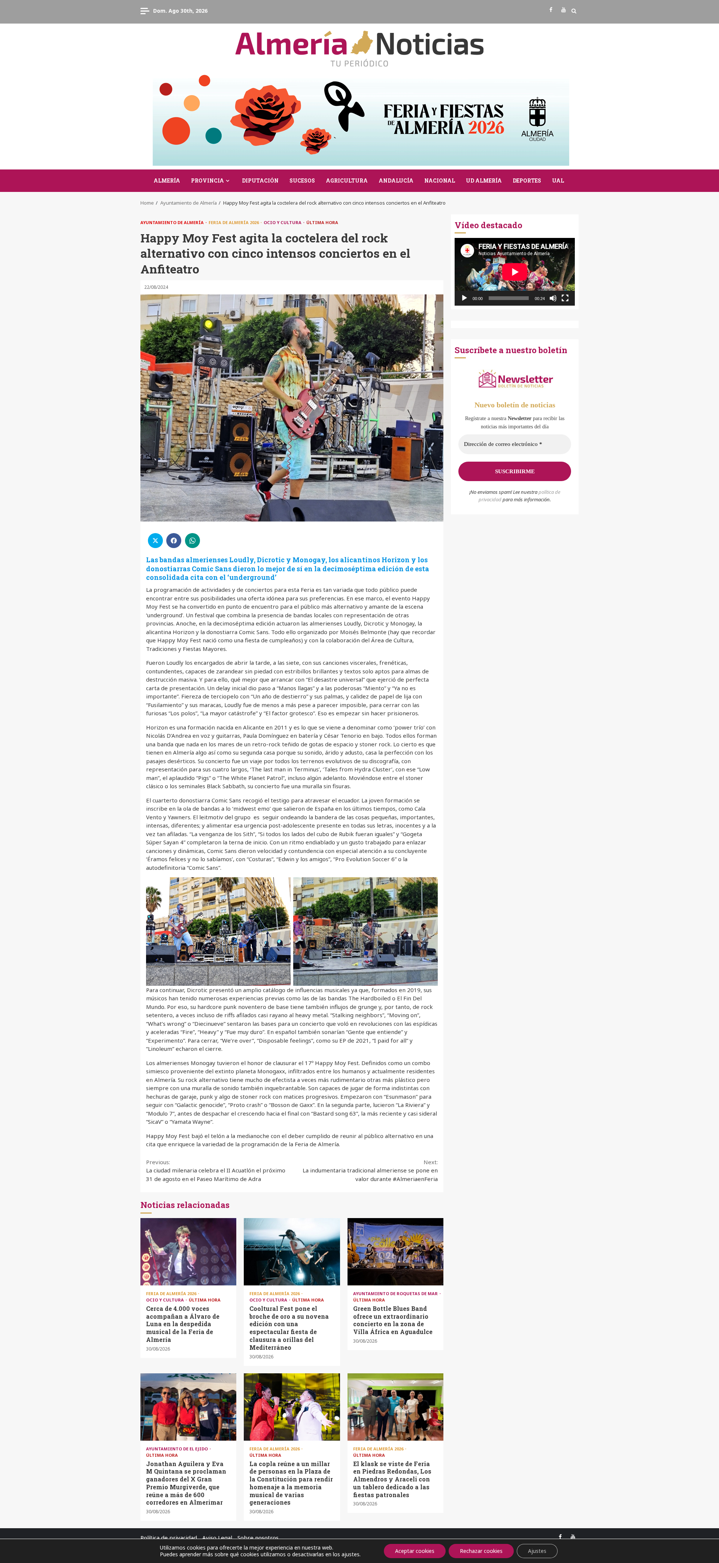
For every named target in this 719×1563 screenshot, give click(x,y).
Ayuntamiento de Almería (172, 222)
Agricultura (347, 180)
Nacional (439, 180)
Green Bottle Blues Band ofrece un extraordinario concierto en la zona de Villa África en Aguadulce (395, 1251)
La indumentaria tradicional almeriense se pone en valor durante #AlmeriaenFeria (370, 1170)
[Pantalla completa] (565, 298)
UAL (558, 180)
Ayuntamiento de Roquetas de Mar (396, 1293)
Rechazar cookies (481, 1550)
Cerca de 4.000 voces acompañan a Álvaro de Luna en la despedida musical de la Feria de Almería (188, 1251)
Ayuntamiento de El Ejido (177, 1449)
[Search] (574, 11)
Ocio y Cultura (283, 222)
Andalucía (396, 180)
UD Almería (484, 180)
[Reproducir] (464, 298)
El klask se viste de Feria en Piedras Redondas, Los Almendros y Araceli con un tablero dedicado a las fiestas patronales (395, 1407)
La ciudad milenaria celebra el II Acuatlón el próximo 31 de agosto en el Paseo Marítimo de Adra (215, 1170)
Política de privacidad (168, 1537)
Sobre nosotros (258, 1537)
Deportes (527, 180)
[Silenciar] (553, 298)
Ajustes (537, 1550)
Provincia (207, 180)
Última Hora (322, 222)
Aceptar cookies (414, 1550)
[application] (515, 272)
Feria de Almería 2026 (234, 222)
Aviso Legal (217, 1537)
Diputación (260, 180)
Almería (167, 180)
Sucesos (302, 180)
